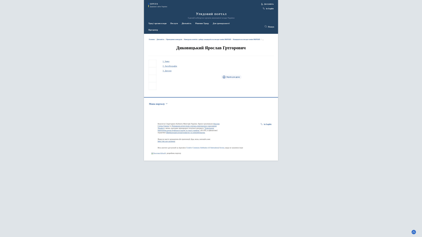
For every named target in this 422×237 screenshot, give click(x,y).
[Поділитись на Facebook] (152, 63)
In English (270, 9)
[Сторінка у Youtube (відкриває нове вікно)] (259, 26)
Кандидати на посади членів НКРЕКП (246, 39)
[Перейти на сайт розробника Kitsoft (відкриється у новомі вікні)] (159, 153)
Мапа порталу (157, 103)
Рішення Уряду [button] (202, 23)
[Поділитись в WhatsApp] (152, 78)
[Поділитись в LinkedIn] (152, 86)
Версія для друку (233, 77)
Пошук (271, 27)
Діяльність (160, 39)
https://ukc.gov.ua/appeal (166, 141)
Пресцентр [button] (153, 30)
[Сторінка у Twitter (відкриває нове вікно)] (255, 26)
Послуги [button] (174, 23)
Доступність (269, 4)
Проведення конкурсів (174, 39)
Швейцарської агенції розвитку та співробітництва (185, 133)
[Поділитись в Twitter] (152, 71)
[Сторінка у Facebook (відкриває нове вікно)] (251, 26)
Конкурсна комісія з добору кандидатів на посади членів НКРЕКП (207, 39)
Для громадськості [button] (221, 23)
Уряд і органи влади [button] (157, 23)
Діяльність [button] (186, 23)
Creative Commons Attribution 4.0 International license (205, 148)
